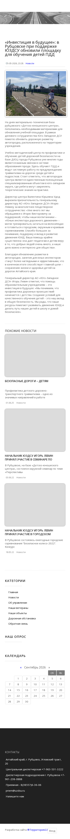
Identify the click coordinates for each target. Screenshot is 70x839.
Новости (30, 63)
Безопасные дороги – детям (26, 381)
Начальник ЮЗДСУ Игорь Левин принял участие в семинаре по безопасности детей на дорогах (30, 459)
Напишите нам (15, 796)
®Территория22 (37, 829)
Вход (52, 830)
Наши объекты (17, 613)
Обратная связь (18, 623)
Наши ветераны (18, 608)
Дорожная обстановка (22, 618)
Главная (13, 592)
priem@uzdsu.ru (15, 790)
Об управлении (17, 602)
